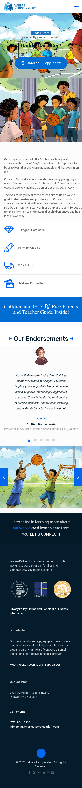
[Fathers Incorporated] (19, 6)
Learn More (36, 664)
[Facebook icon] (29, 773)
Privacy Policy (18, 609)
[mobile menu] (76, 6)
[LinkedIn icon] (43, 773)
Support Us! (52, 664)
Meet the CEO (18, 664)
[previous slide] (4, 477)
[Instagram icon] (48, 773)
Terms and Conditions (42, 609)
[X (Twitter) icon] (34, 773)
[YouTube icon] (38, 773)
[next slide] (78, 477)
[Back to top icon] (41, 753)
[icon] (52, 773)
